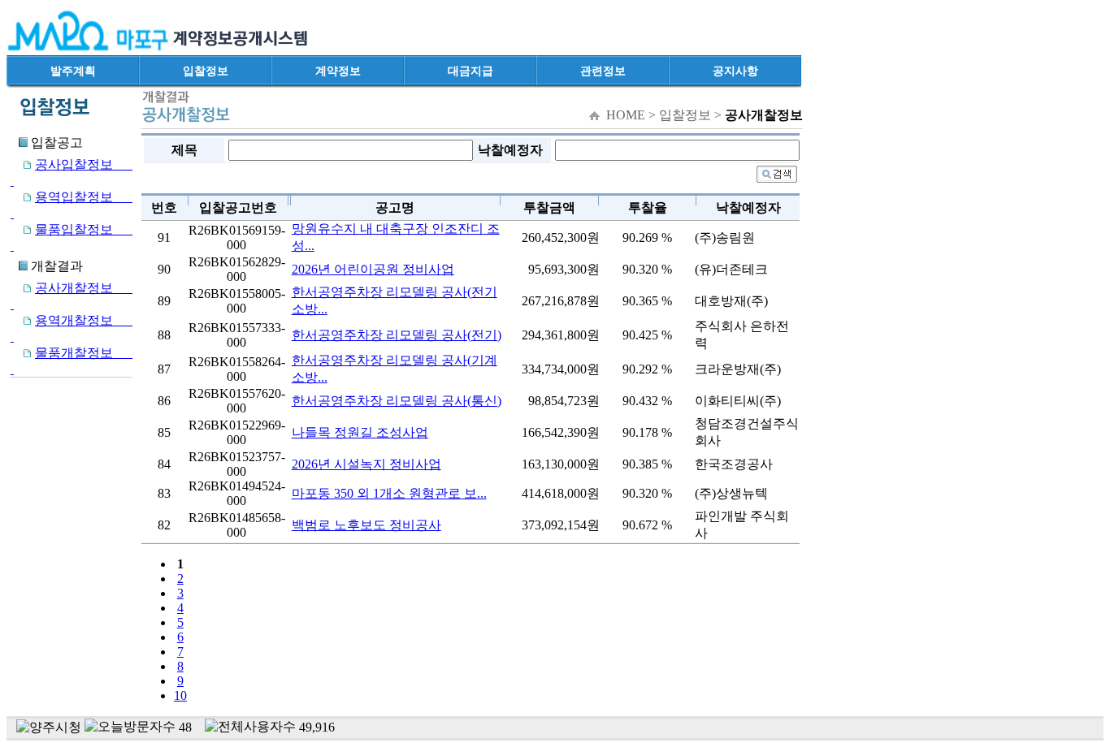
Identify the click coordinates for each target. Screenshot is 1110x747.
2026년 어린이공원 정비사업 (373, 269)
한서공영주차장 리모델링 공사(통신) (396, 401)
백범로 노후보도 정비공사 (366, 525)
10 (180, 695)
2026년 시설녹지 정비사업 (366, 464)
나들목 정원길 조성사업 (360, 432)
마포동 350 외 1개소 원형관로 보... (389, 493)
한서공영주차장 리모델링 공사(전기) (396, 335)
